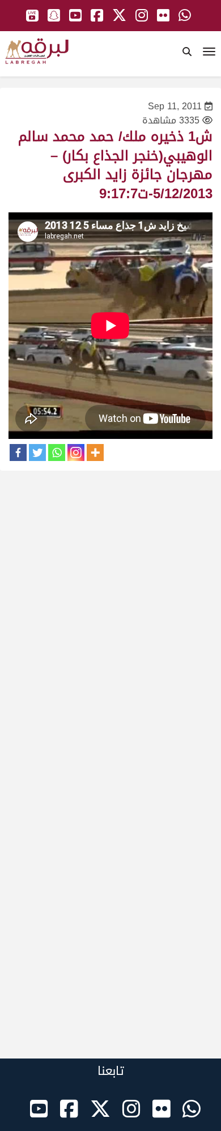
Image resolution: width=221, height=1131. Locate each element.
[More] (95, 452)
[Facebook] (18, 452)
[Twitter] (37, 452)
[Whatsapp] (56, 452)
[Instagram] (75, 452)
